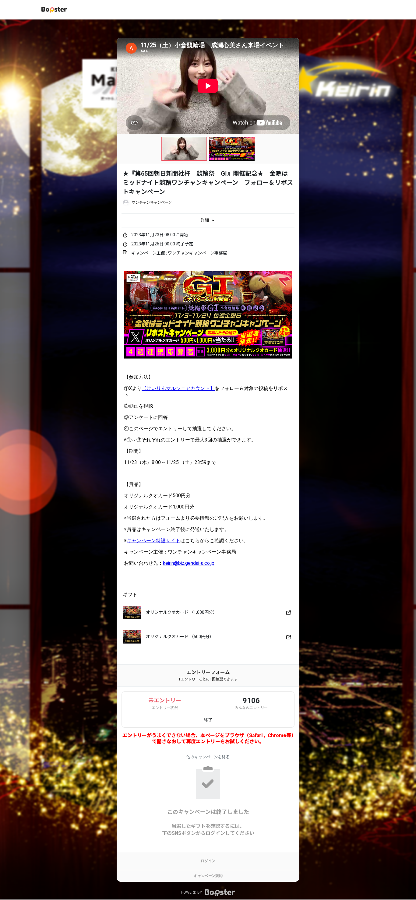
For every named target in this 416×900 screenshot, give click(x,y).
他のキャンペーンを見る (208, 757)
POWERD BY (192, 893)
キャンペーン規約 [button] (208, 876)
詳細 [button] (205, 219)
